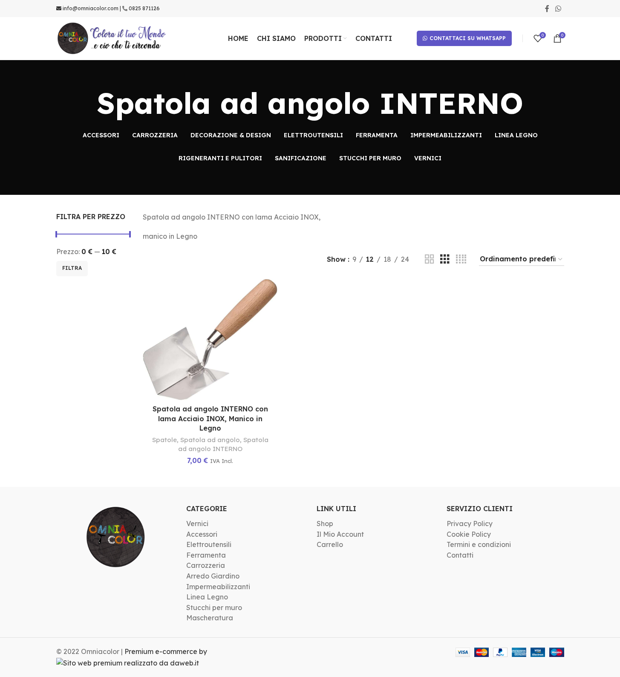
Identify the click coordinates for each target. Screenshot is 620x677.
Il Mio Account (340, 534)
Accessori (201, 534)
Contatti (460, 555)
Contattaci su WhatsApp (468, 38)
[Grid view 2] (429, 259)
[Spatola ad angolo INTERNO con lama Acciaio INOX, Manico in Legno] (210, 339)
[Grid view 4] (461, 259)
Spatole (164, 440)
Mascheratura (209, 617)
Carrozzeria (205, 565)
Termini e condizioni (479, 544)
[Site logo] (112, 37)
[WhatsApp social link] (558, 8)
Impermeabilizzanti (218, 586)
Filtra (72, 268)
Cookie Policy (469, 534)
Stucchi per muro (214, 607)
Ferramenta (206, 555)
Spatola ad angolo (210, 440)
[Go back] (86, 103)
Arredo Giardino (212, 576)
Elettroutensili (208, 544)
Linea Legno (207, 597)
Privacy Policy (470, 523)
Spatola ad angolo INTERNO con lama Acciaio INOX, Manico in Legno (210, 418)
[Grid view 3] (445, 259)
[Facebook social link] (547, 8)
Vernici (197, 523)
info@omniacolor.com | (91, 8)
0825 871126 (144, 8)
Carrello (330, 544)
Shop (325, 523)
